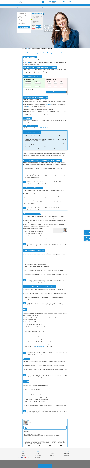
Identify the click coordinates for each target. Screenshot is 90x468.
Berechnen (56, 92)
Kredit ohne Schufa (66, 453)
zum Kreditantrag (45, 466)
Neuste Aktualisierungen (38, 453)
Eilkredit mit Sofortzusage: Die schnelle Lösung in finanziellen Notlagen (32, 7)
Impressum (23, 453)
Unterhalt (61, 81)
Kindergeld (35, 81)
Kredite (54, 81)
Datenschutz (23, 455)
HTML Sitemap (52, 453)
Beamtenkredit (66, 455)
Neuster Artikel (37, 457)
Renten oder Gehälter (28, 81)
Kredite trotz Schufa (39, 346)
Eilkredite (52, 143)
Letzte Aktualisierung (37, 455)
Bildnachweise (52, 455)
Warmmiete (48, 81)
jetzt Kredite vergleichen (24, 27)
